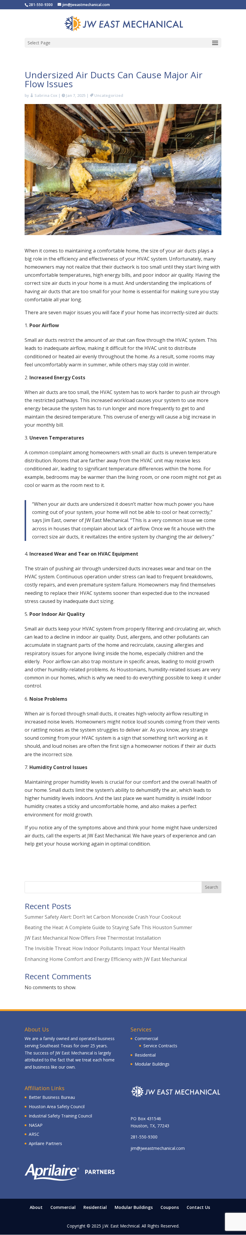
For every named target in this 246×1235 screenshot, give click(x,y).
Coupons (169, 1207)
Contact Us (198, 1207)
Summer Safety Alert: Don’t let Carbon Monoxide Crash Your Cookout (103, 917)
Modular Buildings (152, 1064)
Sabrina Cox (45, 95)
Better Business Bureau (52, 1097)
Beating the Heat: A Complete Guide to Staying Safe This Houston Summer (108, 927)
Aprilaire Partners (45, 1143)
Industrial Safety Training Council (60, 1116)
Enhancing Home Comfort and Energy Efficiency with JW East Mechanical (106, 959)
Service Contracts (160, 1046)
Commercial (146, 1038)
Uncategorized (108, 95)
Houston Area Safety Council (57, 1106)
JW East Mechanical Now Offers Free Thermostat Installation (93, 938)
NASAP (36, 1125)
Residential (145, 1055)
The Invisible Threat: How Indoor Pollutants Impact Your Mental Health (105, 948)
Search (211, 887)
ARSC (34, 1134)
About (36, 1207)
